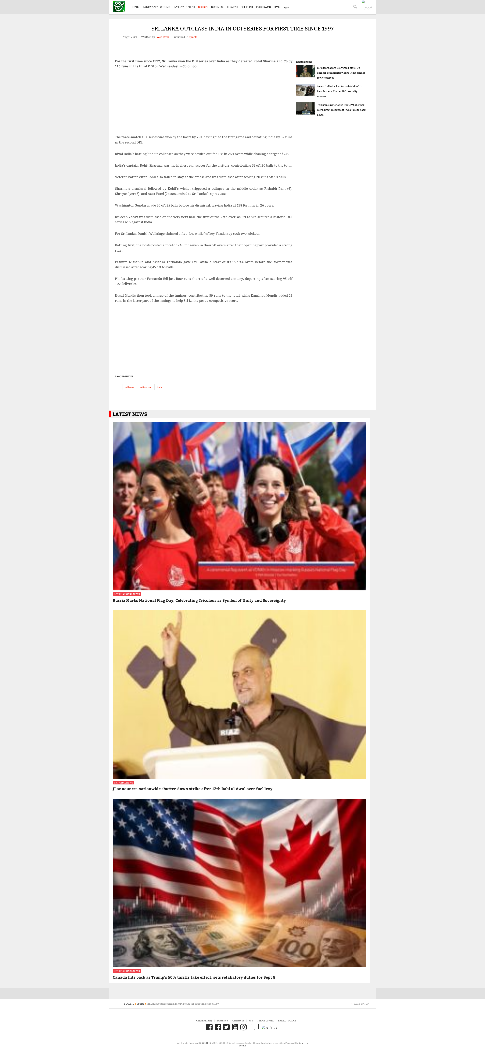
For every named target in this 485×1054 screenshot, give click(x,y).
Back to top (361, 1003)
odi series (145, 387)
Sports (203, 7)
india (160, 387)
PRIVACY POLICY (287, 1020)
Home (135, 7)
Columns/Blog (204, 1020)
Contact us (238, 1020)
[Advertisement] (203, 103)
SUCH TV (207, 1043)
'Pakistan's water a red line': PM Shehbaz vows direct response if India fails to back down (341, 109)
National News (123, 782)
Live (277, 7)
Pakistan (149, 7)
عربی (286, 7)
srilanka (129, 387)
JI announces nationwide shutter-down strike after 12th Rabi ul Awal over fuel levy (192, 788)
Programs (263, 7)
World (165, 7)
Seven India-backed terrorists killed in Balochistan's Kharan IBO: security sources (339, 91)
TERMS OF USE (265, 1020)
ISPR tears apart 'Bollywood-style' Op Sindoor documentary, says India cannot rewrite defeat (341, 72)
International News (127, 594)
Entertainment (184, 7)
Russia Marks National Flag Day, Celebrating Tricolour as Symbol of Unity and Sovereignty (199, 600)
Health (232, 7)
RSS (251, 1020)
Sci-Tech (247, 7)
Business (217, 7)
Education (222, 1020)
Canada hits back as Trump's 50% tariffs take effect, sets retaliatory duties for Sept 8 (194, 977)
